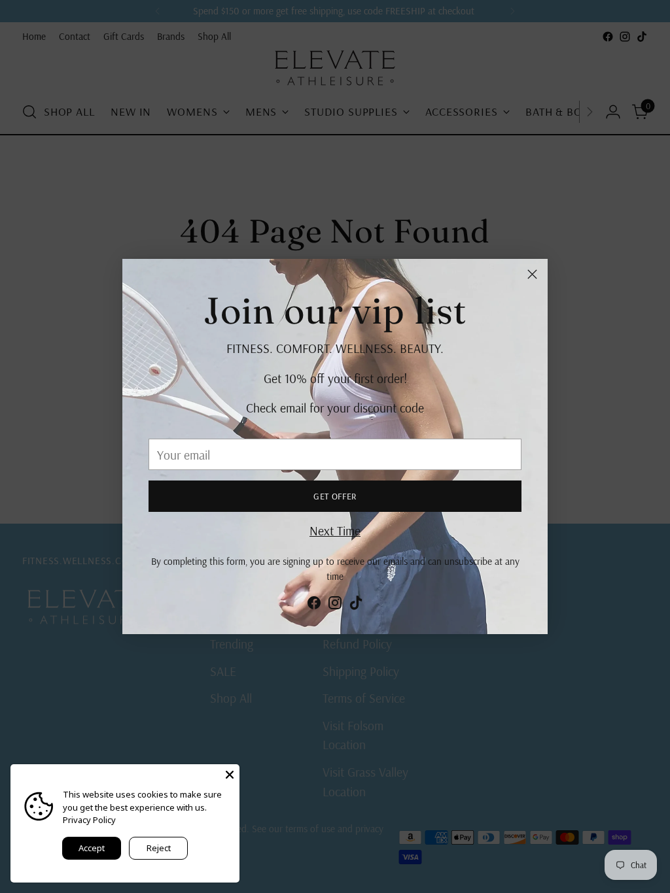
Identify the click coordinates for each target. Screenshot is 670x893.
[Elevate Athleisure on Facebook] (314, 605)
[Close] (532, 274)
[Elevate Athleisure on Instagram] (335, 605)
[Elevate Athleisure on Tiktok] (356, 605)
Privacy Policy (89, 820)
